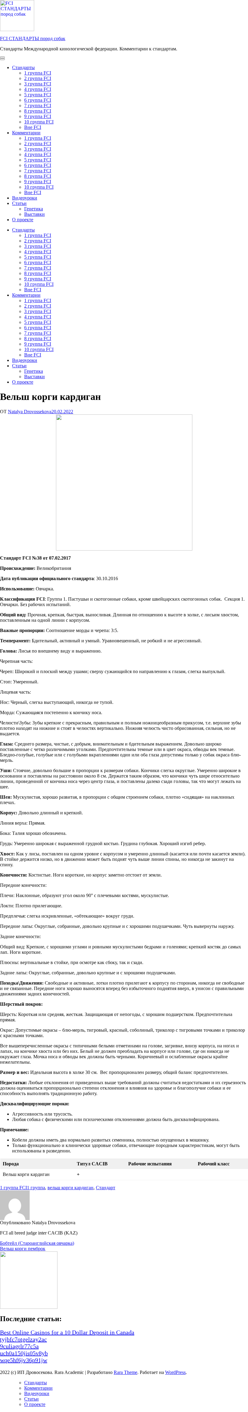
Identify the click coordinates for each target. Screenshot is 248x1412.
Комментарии (26, 132)
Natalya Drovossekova (29, 411)
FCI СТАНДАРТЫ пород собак (32, 38)
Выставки (34, 214)
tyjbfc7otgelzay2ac (23, 1339)
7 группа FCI (37, 105)
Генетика (33, 208)
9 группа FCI (37, 116)
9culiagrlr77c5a (19, 1346)
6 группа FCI (37, 100)
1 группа (36, 1187)
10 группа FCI (39, 121)
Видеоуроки (24, 197)
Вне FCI (32, 127)
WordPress (175, 1372)
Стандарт (105, 1187)
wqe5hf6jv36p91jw (23, 1360)
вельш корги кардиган (70, 1187)
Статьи (19, 203)
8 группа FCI (37, 110)
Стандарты (23, 67)
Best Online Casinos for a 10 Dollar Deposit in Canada (67, 1332)
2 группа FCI (37, 78)
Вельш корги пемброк (22, 1248)
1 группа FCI (37, 72)
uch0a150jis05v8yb (24, 1353)
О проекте (22, 219)
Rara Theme (125, 1372)
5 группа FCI (37, 94)
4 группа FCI (37, 89)
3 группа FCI (37, 83)
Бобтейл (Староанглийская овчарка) (37, 1243)
